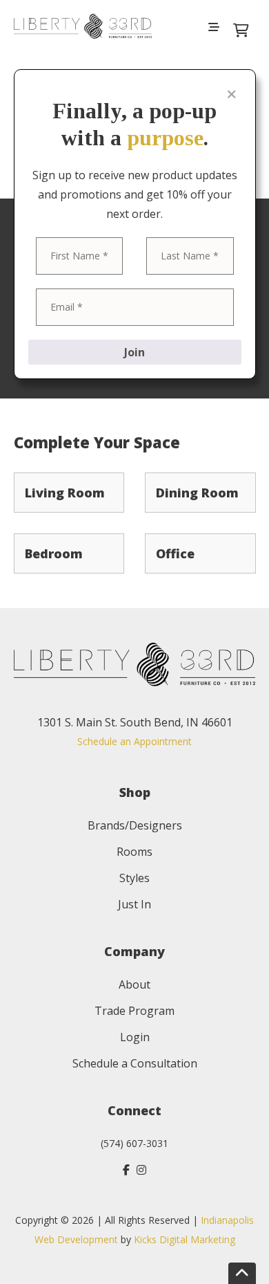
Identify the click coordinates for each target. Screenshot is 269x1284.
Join (134, 352)
